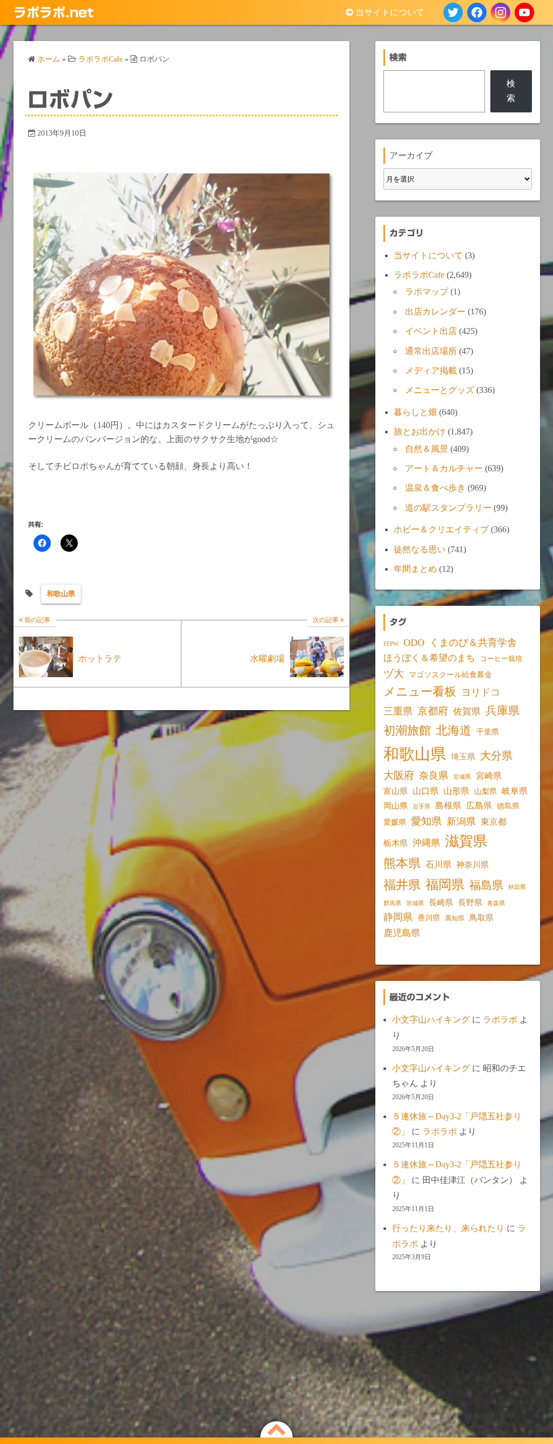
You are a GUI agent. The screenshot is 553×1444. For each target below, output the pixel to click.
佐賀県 (467, 711)
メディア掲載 (431, 370)
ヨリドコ (480, 692)
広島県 (479, 805)
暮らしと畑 (415, 412)
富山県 (395, 791)
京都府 (432, 711)
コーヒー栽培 (501, 658)
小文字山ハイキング (431, 1019)
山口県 (426, 791)
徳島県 (508, 806)
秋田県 (517, 887)
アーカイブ (411, 155)
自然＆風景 (426, 448)
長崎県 (441, 902)
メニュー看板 (419, 691)
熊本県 (402, 863)
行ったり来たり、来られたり (448, 1228)
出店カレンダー (435, 311)
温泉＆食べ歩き (435, 487)
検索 (511, 90)
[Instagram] (500, 12)
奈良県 (433, 775)
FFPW (391, 643)
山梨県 (485, 791)
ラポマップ (426, 291)
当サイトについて (389, 12)
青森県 (496, 903)
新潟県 (461, 821)
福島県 (486, 885)
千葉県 (487, 732)
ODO (413, 642)
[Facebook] (477, 12)
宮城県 (462, 777)
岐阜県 (515, 790)
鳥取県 (481, 917)
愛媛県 (394, 822)
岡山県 (395, 805)
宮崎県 (489, 775)
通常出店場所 (431, 351)
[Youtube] (524, 12)
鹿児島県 (401, 933)
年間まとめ (415, 568)
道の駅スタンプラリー (448, 507)
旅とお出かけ (420, 431)
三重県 (398, 711)
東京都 (494, 821)
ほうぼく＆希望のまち (429, 658)
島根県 (448, 805)
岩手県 (421, 806)
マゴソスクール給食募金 (450, 674)
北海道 (453, 730)
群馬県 (392, 903)
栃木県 (395, 843)
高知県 (454, 918)
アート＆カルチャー (444, 468)
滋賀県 (466, 841)
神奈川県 (472, 864)
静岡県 (398, 917)
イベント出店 (431, 331)
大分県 (496, 755)
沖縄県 (426, 843)
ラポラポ (500, 1019)
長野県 (470, 902)
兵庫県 (502, 710)
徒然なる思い (420, 549)
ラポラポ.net (53, 12)
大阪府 (398, 775)
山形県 (456, 790)
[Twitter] (453, 12)
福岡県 (445, 884)
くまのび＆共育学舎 (473, 642)
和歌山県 (61, 594)
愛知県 (426, 821)
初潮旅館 (407, 730)
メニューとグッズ (439, 390)
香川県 (428, 918)
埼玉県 (463, 756)
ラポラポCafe (419, 274)
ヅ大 (393, 673)
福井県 (402, 885)
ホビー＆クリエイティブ (441, 529)
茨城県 (415, 903)
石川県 (438, 864)
